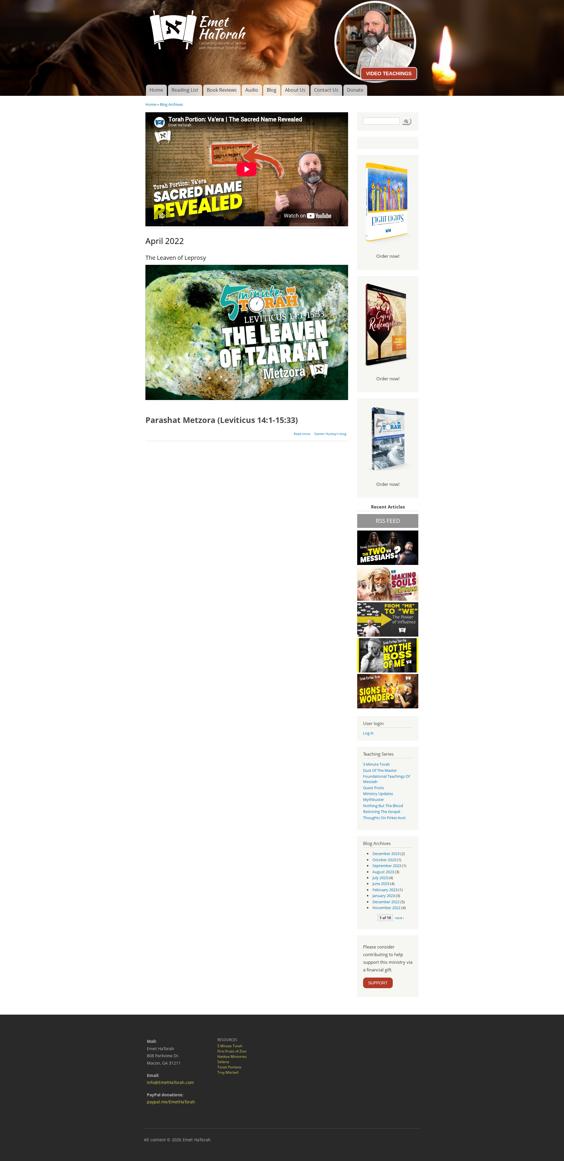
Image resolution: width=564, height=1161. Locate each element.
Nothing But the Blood (383, 805)
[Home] (282, 27)
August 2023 (383, 871)
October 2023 (384, 859)
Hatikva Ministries (232, 1056)
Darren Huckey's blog (330, 433)
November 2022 (386, 907)
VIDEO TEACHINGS (389, 73)
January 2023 (383, 895)
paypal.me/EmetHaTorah (171, 1102)
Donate (355, 90)
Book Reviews (222, 90)
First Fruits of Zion (231, 1051)
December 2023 (386, 853)
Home (156, 90)
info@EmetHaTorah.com (170, 1082)
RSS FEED (388, 521)
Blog (271, 90)
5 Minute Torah (376, 764)
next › (399, 917)
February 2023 (384, 889)
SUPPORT (378, 983)
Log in (368, 733)
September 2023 (386, 865)
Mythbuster (373, 799)
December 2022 (386, 901)
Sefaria (223, 1061)
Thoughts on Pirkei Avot (384, 817)
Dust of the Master (380, 770)
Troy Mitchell (228, 1072)
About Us (295, 90)
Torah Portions (229, 1067)
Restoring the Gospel (381, 811)
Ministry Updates (378, 793)
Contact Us (326, 90)
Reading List (185, 90)
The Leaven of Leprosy (175, 258)
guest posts (373, 787)
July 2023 (380, 877)
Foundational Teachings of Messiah (386, 779)
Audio (251, 90)
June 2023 (380, 883)
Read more (302, 433)
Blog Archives (171, 104)
